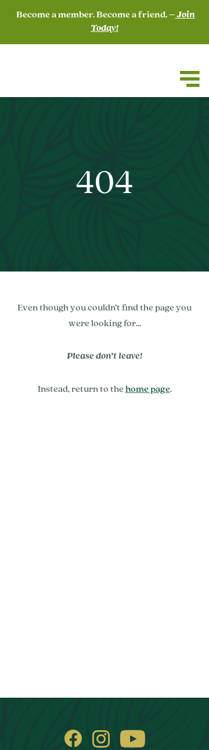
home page (147, 389)
